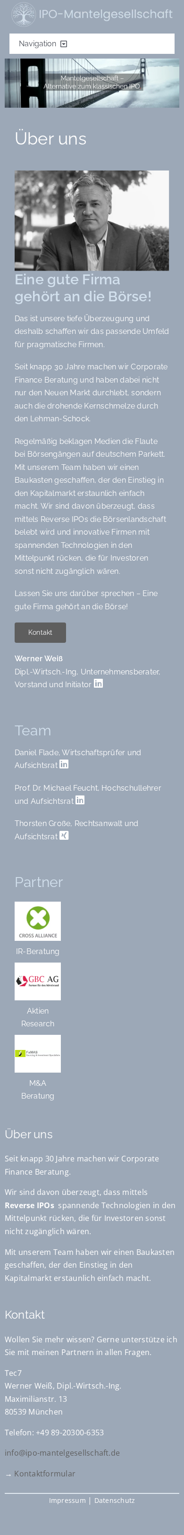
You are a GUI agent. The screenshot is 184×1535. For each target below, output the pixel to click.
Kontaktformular (44, 1473)
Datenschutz (114, 1500)
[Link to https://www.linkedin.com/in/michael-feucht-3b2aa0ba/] (79, 800)
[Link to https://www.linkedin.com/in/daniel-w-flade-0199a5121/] (63, 764)
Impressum (67, 1500)
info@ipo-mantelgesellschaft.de (62, 1453)
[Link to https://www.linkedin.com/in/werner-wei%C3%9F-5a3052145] (98, 683)
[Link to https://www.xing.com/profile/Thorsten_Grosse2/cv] (63, 835)
